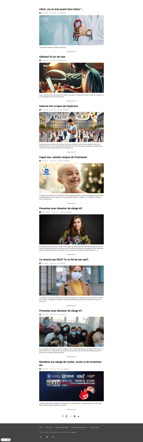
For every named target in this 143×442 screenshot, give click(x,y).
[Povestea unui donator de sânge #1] (71, 332)
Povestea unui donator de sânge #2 (60, 208)
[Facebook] (41, 437)
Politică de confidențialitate (62, 427)
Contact (41, 427)
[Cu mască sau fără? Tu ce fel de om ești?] (71, 281)
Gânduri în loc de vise (52, 56)
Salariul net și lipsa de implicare (58, 106)
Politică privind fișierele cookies (79, 427)
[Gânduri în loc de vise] (71, 78)
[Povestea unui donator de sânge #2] (71, 229)
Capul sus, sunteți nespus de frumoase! (63, 157)
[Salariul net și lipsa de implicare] (71, 127)
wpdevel (74, 432)
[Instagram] (53, 437)
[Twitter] (47, 437)
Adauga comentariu (63, 110)
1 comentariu (62, 263)
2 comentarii (62, 13)
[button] (6, 439)
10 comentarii (62, 60)
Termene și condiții (94, 427)
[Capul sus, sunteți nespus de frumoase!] (71, 178)
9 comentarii (62, 314)
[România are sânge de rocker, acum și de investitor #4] (71, 386)
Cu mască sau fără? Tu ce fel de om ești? (63, 259)
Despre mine (49, 427)
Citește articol (71, 51)
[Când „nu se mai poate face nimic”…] (71, 30)
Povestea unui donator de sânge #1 (60, 310)
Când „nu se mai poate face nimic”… (61, 9)
